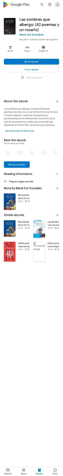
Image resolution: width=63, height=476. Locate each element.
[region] (31, 49)
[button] (31, 69)
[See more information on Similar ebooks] (57, 215)
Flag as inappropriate (18, 181)
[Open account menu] (57, 4)
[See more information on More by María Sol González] (57, 188)
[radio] (8, 152)
